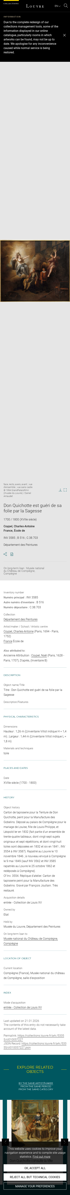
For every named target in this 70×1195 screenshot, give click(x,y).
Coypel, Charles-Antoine (19, 526)
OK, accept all (35, 1168)
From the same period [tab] (36, 1086)
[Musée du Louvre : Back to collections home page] (35, 6)
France (8, 530)
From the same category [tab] (36, 1089)
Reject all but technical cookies (35, 1177)
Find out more (41, 1156)
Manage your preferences (35, 1186)
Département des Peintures (21, 619)
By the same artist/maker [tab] (36, 1083)
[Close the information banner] (64, 35)
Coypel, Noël (39, 655)
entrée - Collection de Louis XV (23, 1007)
